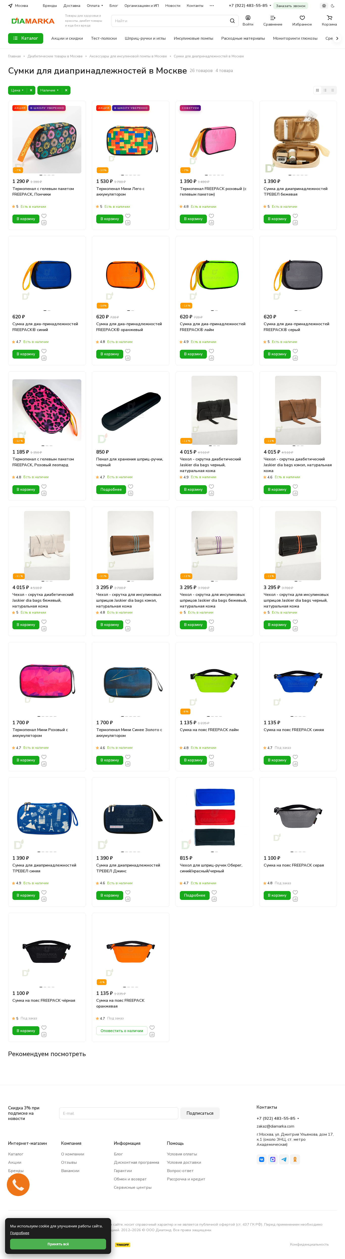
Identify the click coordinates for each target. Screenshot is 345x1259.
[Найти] (232, 21)
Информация (127, 1143)
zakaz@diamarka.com (275, 1126)
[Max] (273, 1159)
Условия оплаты (182, 1154)
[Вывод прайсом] (332, 90)
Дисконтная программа (136, 1162)
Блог (118, 1154)
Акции (14, 1162)
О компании (72, 1154)
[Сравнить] (43, 222)
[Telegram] (284, 1159)
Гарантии (123, 1171)
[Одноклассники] (295, 1159)
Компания (71, 1143)
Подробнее (19, 1232)
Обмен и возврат (130, 1179)
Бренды (15, 1171)
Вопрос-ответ (180, 1171)
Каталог (15, 1154)
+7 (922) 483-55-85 (248, 5)
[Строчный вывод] (325, 90)
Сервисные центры (133, 1187)
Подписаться (200, 1113)
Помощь (175, 1143)
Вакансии (70, 1171)
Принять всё (58, 1244)
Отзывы (69, 1162)
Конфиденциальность (309, 1244)
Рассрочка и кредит (186, 1179)
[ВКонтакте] (262, 1159)
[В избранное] (43, 215)
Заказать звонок (290, 5)
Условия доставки (184, 1162)
